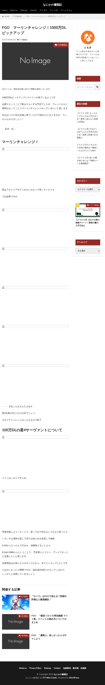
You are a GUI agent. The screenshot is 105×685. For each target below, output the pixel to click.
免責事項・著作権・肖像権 (74, 668)
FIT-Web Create (50, 678)
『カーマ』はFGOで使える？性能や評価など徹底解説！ (49, 598)
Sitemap (23, 10)
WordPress (74, 678)
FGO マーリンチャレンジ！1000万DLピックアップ (45, 16)
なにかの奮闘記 (52, 4)
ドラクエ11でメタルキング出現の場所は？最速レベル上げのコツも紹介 (87, 148)
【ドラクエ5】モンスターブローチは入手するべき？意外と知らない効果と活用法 (87, 117)
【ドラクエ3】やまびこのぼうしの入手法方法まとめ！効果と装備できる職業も (87, 133)
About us (14, 10)
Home (4, 10)
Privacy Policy (35, 668)
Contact (33, 10)
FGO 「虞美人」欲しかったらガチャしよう (49, 637)
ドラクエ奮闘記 (94, 205)
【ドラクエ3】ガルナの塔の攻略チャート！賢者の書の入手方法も (87, 223)
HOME (6, 16)
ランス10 (54, 10)
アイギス (43, 10)
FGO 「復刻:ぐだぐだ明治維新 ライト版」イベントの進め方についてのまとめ (49, 619)
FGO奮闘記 (18, 16)
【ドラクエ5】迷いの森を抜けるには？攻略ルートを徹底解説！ (87, 160)
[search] (97, 87)
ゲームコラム (66, 10)
